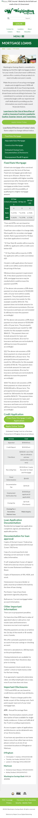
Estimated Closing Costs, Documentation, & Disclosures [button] (16, 151)
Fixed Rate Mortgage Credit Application (19, 419)
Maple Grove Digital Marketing (22, 814)
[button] (17, 37)
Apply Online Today (19, 122)
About (30, 29)
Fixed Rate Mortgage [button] (13, 136)
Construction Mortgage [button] (14, 145)
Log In (19, 24)
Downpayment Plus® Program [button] (16, 157)
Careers (10, 32)
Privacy (8, 803)
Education (27, 32)
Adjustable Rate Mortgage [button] (15, 141)
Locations (21, 29)
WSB (3, 48)
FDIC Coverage (7, 800)
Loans (9, 48)
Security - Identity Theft (24, 803)
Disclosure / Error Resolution (26, 800)
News (18, 32)
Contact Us (9, 29)
